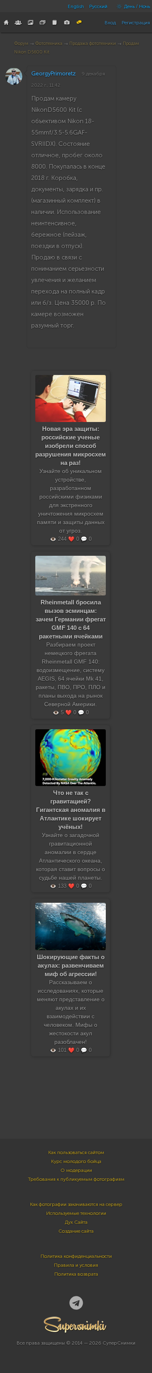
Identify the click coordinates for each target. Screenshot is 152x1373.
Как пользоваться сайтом (76, 1152)
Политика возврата (76, 1274)
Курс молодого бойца (76, 1161)
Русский (98, 6)
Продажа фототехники (92, 43)
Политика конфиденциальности (76, 1256)
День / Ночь (136, 6)
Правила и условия (76, 1265)
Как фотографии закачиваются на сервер (76, 1204)
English (76, 6)
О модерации (76, 1170)
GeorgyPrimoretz (53, 73)
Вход (110, 23)
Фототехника (48, 43)
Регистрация (136, 23)
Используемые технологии (76, 1213)
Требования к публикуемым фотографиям (76, 1179)
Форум (21, 43)
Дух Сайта (76, 1222)
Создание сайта (76, 1231)
